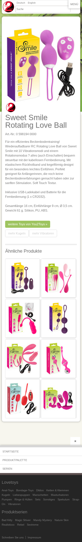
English (32, 3)
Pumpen (7, 499)
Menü (74, 4)
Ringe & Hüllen (23, 499)
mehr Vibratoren (43, 233)
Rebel (20, 524)
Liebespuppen (21, 494)
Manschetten (40, 494)
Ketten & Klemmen (57, 490)
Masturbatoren (60, 494)
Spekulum (64, 499)
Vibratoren (14, 504)
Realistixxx (8, 524)
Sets (37, 499)
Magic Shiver (23, 520)
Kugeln (6, 494)
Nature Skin (62, 520)
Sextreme (33, 524)
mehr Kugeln (17, 233)
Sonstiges (49, 499)
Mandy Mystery (42, 520)
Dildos (40, 490)
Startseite (10, 451)
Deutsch (21, 3)
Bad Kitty (7, 520)
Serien (7, 468)
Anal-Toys (8, 490)
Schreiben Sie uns (13, 537)
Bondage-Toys (25, 490)
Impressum (34, 537)
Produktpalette (14, 460)
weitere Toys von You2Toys (26, 224)
